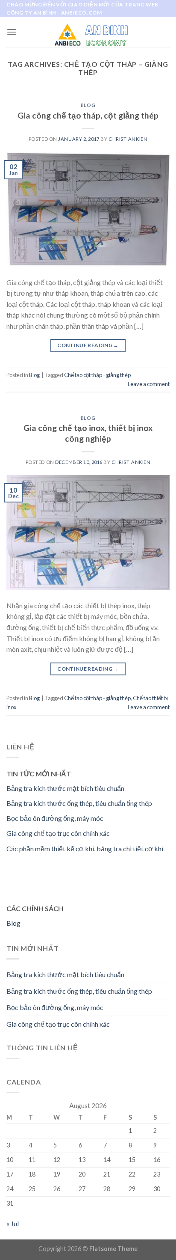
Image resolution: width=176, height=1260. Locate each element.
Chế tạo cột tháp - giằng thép (97, 374)
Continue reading (88, 345)
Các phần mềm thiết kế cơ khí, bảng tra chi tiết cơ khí (84, 848)
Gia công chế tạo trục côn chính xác (58, 833)
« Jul (12, 1223)
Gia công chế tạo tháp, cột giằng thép (88, 115)
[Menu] (11, 31)
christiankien (128, 139)
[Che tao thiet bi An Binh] (88, 32)
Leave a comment (149, 383)
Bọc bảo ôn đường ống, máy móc (54, 818)
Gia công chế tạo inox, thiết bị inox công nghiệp (88, 433)
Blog (88, 105)
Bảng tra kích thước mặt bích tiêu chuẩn (65, 788)
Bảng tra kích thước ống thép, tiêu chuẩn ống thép (79, 803)
